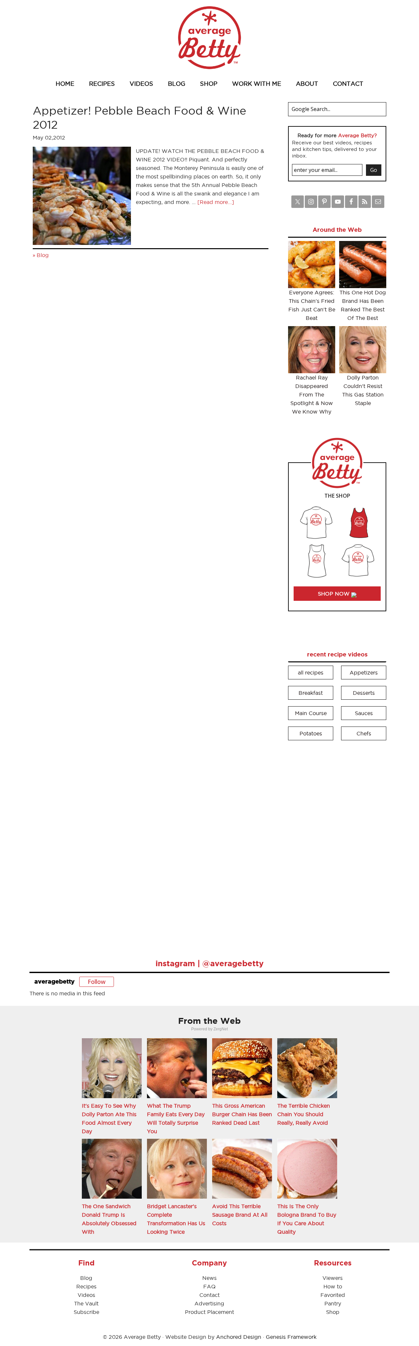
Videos (86, 1295)
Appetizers (364, 672)
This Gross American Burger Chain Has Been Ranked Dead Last (242, 1114)
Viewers (332, 1278)
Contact (209, 1295)
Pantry (332, 1303)
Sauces (364, 713)
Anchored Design (238, 1337)
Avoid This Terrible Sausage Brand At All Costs (239, 1214)
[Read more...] (215, 202)
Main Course (311, 713)
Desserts (364, 693)
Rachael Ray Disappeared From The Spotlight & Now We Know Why (311, 395)
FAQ (209, 1286)
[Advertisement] (337, 845)
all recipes (310, 672)
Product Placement (209, 1312)
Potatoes (311, 733)
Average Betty (209, 37)
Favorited (332, 1295)
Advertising (209, 1303)
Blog (43, 255)
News (209, 1278)
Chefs (363, 733)
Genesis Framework (291, 1337)
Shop (332, 1312)
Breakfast (311, 693)
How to (332, 1286)
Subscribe (86, 1312)
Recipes (86, 1286)
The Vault (86, 1303)
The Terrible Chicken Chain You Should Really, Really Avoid (303, 1114)
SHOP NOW (334, 594)
